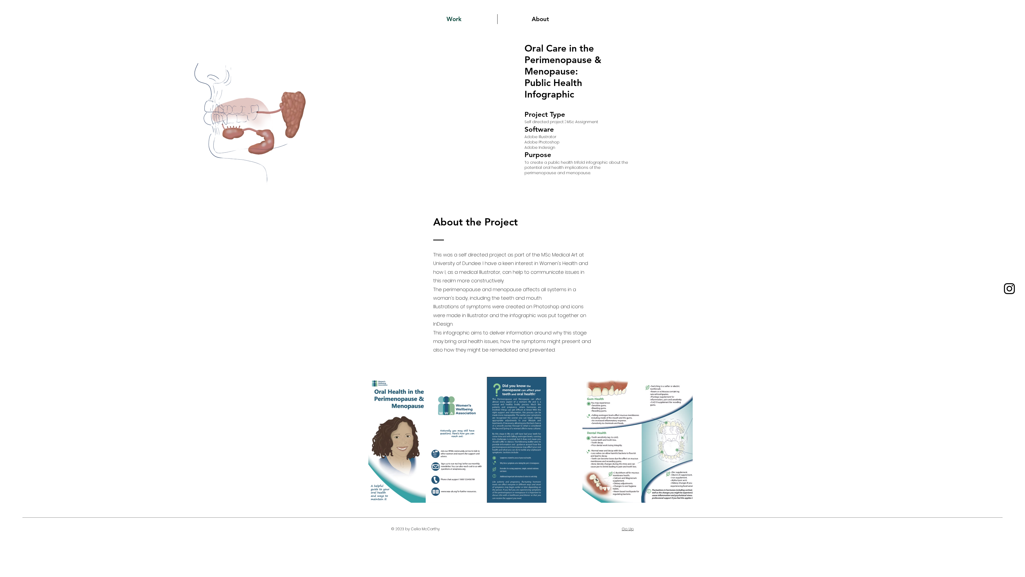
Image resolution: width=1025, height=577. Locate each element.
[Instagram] (1009, 288)
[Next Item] (683, 440)
